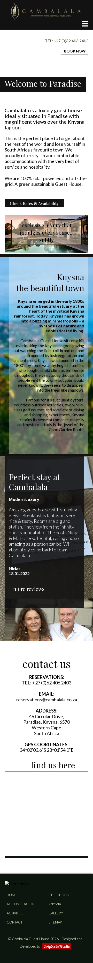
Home (12, 895)
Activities (15, 913)
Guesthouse (60, 895)
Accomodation (21, 904)
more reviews (28, 588)
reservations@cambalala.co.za (46, 699)
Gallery (56, 913)
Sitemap (55, 922)
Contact (14, 922)
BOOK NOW (74, 51)
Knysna (55, 904)
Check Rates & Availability (34, 203)
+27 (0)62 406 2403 (70, 40)
